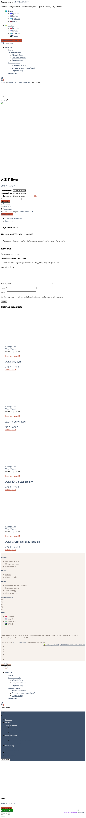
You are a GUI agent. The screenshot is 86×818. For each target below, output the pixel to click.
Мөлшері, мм (6, 193)
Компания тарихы (19, 65)
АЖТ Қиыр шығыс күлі (19, 482)
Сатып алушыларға (14, 53)
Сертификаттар (17, 60)
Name (4, 288)
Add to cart (5, 201)
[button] (11, 40)
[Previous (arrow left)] (2, 816)
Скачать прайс (11, 577)
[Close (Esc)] (2, 813)
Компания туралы (14, 63)
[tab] (45, 218)
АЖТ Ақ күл (13, 361)
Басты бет (8, 47)
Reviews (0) (9, 221)
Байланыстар (12, 73)
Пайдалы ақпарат (19, 57)
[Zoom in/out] (9, 813)
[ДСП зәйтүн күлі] (22, 404)
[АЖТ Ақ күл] (22, 344)
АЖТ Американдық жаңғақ (22, 542)
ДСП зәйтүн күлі (15, 422)
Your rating (6, 267)
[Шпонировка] (7, 43)
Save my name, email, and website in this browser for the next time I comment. (33, 297)
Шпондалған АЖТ (22, 82)
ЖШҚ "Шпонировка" (19, 642)
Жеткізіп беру (17, 55)
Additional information (13, 218)
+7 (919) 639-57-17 (21, 2)
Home (3, 82)
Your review (6, 283)
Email (4, 292)
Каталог (10, 50)
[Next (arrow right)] (4, 816)
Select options (10, 369)
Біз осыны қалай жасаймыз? (23, 68)
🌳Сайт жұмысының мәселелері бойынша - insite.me (64, 644)
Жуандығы (7, 190)
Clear (36, 196)
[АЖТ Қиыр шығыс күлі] (22, 464)
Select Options (6, 808)
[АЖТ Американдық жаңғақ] (22, 524)
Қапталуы (7, 196)
